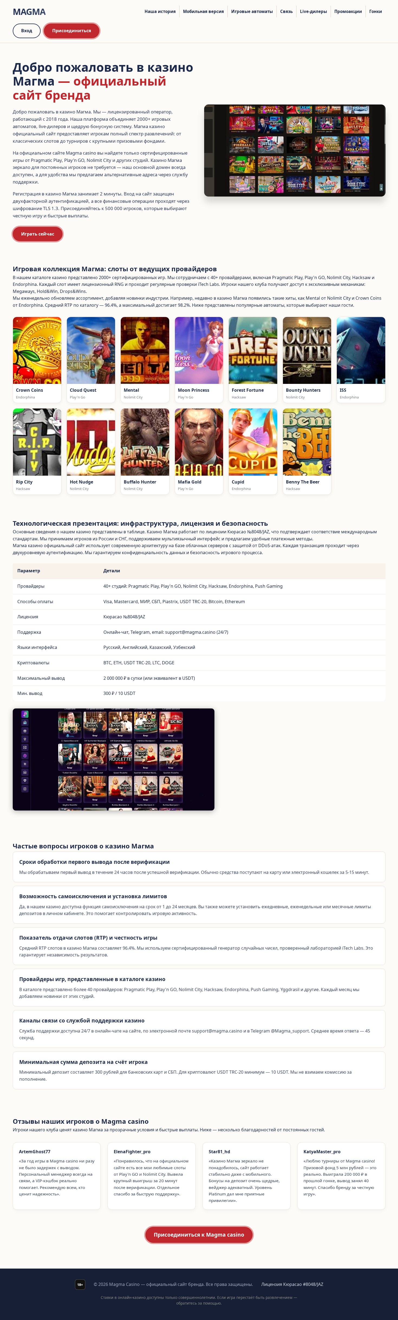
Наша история (160, 11)
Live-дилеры (313, 11)
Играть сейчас (37, 234)
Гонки (375, 11)
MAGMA (29, 11)
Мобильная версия (203, 11)
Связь (286, 11)
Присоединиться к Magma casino (199, 1234)
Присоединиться (71, 31)
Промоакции (348, 11)
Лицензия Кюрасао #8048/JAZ (292, 1284)
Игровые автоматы (252, 11)
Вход (26, 31)
